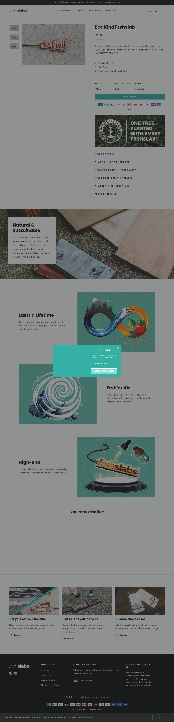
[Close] (118, 348)
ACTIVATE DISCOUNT (104, 371)
